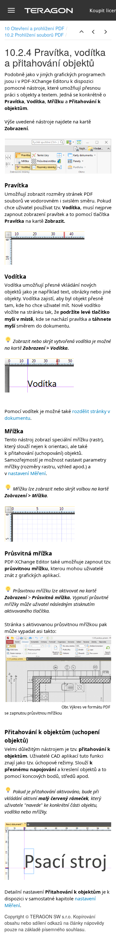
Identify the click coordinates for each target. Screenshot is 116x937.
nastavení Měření (27, 473)
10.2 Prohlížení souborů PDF (34, 35)
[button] (81, 32)
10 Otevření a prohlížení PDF (34, 28)
